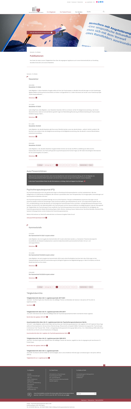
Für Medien (79, 12)
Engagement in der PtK (32, 387)
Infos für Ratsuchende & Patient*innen (40, 32)
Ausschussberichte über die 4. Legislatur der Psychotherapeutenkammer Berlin (47, 333)
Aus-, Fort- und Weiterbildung (34, 382)
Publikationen (79, 377)
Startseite (32, 52)
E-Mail (67, 395)
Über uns (29, 377)
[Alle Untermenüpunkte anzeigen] (85, 2)
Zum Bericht (30, 305)
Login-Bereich (89, 2)
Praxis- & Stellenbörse (32, 379)
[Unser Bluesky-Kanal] (98, 2)
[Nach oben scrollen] (104, 365)
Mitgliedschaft (30, 381)
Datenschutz (80, 2)
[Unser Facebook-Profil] (102, 2)
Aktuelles (29, 374)
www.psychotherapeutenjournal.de (36, 217)
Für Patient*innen (65, 12)
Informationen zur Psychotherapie (57, 374)
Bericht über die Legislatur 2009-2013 (36, 345)
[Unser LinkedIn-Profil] (100, 2)
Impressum (74, 2)
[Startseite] (36, 9)
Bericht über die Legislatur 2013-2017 (36, 317)
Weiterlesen (32, 97)
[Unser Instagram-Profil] (97, 2)
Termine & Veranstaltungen (33, 375)
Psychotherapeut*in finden (55, 375)
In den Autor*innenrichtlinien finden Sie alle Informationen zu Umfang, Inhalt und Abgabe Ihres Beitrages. (56, 181)
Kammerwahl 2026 (31, 389)
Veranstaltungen (80, 375)
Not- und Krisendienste (54, 377)
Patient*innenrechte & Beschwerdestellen (59, 379)
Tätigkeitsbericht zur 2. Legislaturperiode (37, 358)
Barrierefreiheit (99, 400)
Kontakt (68, 2)
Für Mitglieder (51, 12)
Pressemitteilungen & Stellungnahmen (85, 374)
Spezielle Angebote (53, 381)
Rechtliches (29, 386)
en (93, 2)
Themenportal (30, 384)
